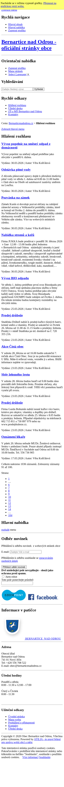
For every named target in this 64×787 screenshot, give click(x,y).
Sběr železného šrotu (15, 374)
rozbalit (5, 529)
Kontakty (13, 114)
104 (10, 515)
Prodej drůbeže (12, 315)
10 (9, 497)
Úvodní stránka (16, 716)
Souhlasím (44, 757)
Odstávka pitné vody (16, 169)
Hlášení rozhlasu (17, 105)
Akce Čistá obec (12, 346)
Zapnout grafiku (17, 30)
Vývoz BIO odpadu (15, 278)
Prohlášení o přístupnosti (21, 722)
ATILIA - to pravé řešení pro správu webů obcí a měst (31, 741)
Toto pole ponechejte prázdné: (17, 579)
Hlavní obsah (15, 24)
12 (9, 503)
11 (9, 500)
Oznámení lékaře (13, 437)
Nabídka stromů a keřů (17, 235)
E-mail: (5, 551)
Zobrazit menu (9, 9)
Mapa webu (14, 719)
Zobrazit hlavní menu (12, 129)
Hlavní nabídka (16, 27)
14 (9, 509)
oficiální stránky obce (28, 45)
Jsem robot (11, 576)
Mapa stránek (15, 71)
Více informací (30, 757)
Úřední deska (15, 108)
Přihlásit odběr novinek (14, 567)
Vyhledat (38, 89)
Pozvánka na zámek (15, 197)
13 (9, 506)
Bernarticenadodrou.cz (21, 123)
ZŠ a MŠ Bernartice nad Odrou (25, 111)
